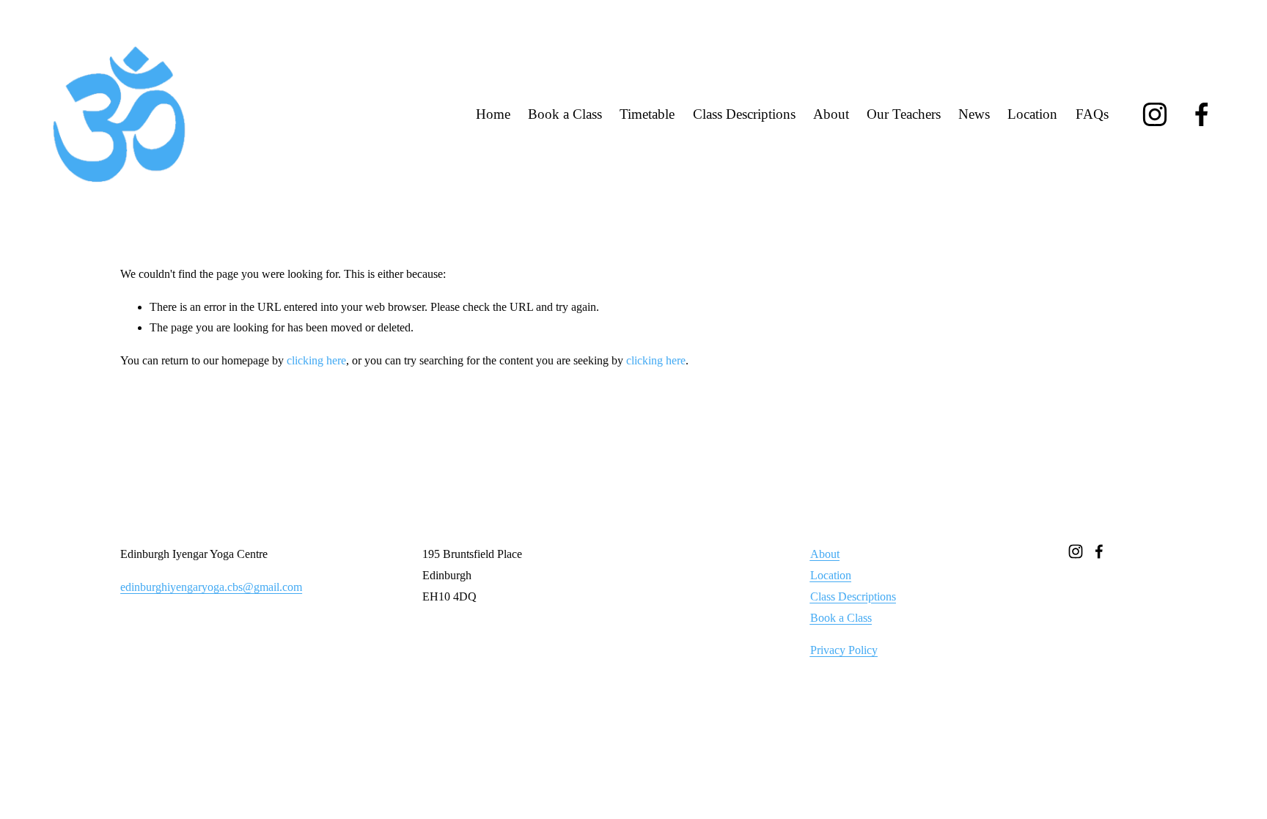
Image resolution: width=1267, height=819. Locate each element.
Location (1032, 114)
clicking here (316, 360)
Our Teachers (904, 114)
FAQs (1092, 114)
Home (493, 114)
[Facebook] (1201, 114)
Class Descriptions (744, 114)
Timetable (647, 114)
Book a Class (565, 114)
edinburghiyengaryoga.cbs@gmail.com (211, 587)
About (831, 114)
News (974, 114)
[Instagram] (1154, 114)
